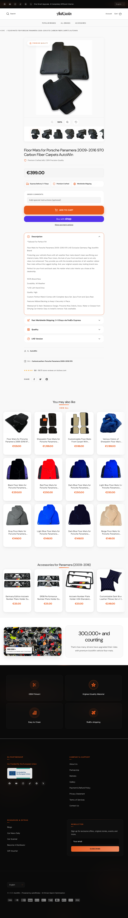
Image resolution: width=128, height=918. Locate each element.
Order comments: (35, 194)
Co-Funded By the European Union (21, 764)
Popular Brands (49, 23)
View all (64, 408)
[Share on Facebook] (34, 379)
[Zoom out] (52, 122)
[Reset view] (76, 122)
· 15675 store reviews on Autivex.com (50, 370)
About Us (74, 764)
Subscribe (95, 849)
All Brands (65, 23)
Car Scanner (12, 839)
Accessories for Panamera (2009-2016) (64, 565)
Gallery (72, 782)
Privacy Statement (77, 794)
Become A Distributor (16, 845)
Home (2, 31)
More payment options (64, 225)
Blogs (9, 827)
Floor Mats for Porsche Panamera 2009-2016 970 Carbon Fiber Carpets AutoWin (43, 31)
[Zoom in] (67, 122)
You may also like (64, 402)
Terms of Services (77, 800)
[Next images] (100, 134)
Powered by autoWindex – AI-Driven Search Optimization (43, 893)
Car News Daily (13, 833)
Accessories (80, 23)
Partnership (74, 770)
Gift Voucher (12, 851)
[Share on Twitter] (40, 379)
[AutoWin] (64, 14)
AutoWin (17, 893)
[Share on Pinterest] (46, 379)
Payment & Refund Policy (80, 788)
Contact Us (74, 806)
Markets (73, 776)
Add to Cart (66, 210)
